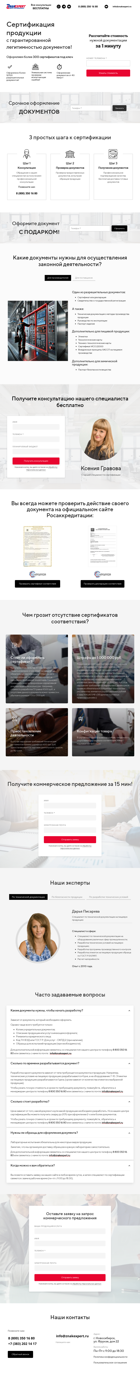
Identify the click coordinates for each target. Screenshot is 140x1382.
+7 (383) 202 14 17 (22, 1343)
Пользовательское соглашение (110, 1362)
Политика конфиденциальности (110, 1356)
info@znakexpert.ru (122, 6)
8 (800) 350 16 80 (88, 6)
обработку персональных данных (41, 468)
